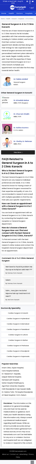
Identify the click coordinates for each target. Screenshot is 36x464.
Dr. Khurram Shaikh (21, 114)
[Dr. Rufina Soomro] (7, 129)
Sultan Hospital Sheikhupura (13, 383)
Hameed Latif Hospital (10, 380)
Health (11, 13)
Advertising (23, 454)
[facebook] (27, 1)
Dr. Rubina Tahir (8, 392)
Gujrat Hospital (17, 368)
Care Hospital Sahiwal (10, 371)
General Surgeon (19, 82)
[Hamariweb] (18, 7)
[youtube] (33, 1)
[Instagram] (30, 1)
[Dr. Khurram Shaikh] (7, 115)
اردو (32, 7)
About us (5, 454)
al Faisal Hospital (8, 395)
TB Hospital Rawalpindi (23, 392)
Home (3, 13)
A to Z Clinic (29, 19)
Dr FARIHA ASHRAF (21, 79)
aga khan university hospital (13, 386)
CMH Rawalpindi (8, 389)
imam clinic (6, 368)
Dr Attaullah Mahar (21, 100)
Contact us (14, 454)
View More (17, 152)
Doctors (19, 13)
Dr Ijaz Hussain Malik (22, 389)
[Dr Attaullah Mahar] (7, 102)
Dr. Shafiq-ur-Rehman (23, 141)
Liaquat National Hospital (11, 377)
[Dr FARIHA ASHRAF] (7, 82)
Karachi (14, 19)
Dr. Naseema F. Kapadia (11, 374)
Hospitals (28, 13)
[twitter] (30, 3)
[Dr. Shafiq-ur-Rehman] (7, 143)
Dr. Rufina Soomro (21, 128)
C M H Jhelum (21, 395)
